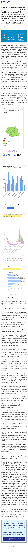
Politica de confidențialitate (12, 552)
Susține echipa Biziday (14, 539)
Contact (19, 552)
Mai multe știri (14, 546)
